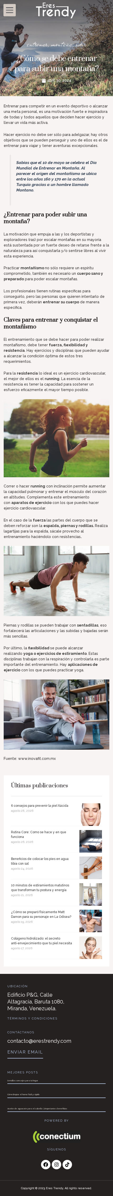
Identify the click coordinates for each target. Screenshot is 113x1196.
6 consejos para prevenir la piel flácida (39, 806)
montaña (61, 44)
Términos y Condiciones (32, 1018)
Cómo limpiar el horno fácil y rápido (23, 1094)
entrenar (37, 44)
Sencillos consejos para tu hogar (22, 1080)
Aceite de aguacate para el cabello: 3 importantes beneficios (37, 1108)
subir (81, 44)
